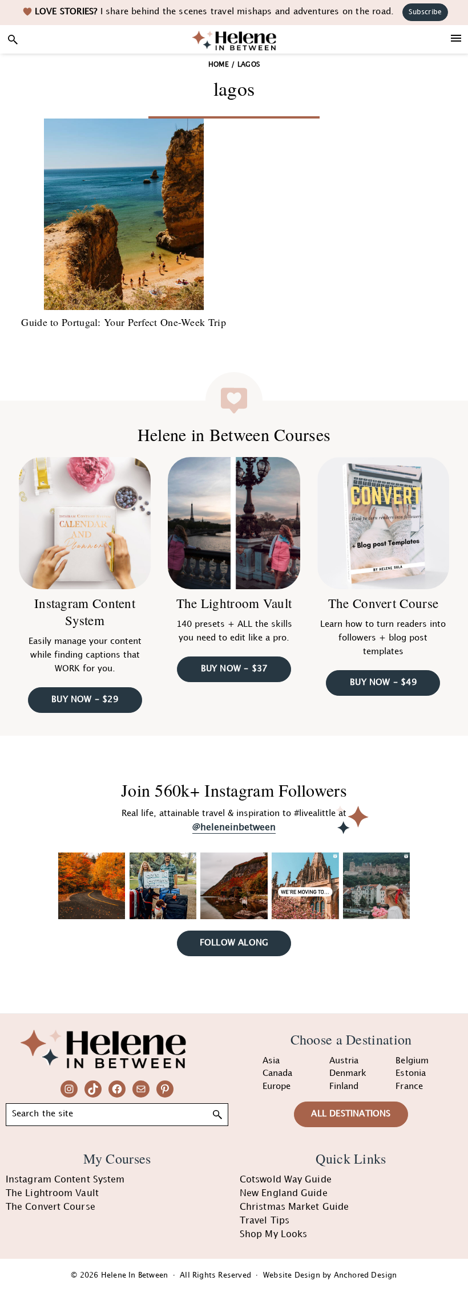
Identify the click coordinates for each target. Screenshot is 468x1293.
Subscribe (425, 12)
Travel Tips (264, 1221)
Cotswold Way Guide (286, 1180)
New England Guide (284, 1193)
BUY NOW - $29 (84, 700)
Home (218, 65)
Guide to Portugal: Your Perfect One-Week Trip (123, 322)
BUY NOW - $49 (383, 683)
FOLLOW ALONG (234, 943)
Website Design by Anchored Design (330, 1275)
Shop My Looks (273, 1234)
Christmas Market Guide (294, 1207)
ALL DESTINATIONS (350, 1114)
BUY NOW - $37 (234, 669)
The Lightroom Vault (234, 602)
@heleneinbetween (234, 827)
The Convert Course (383, 602)
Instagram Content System (84, 611)
